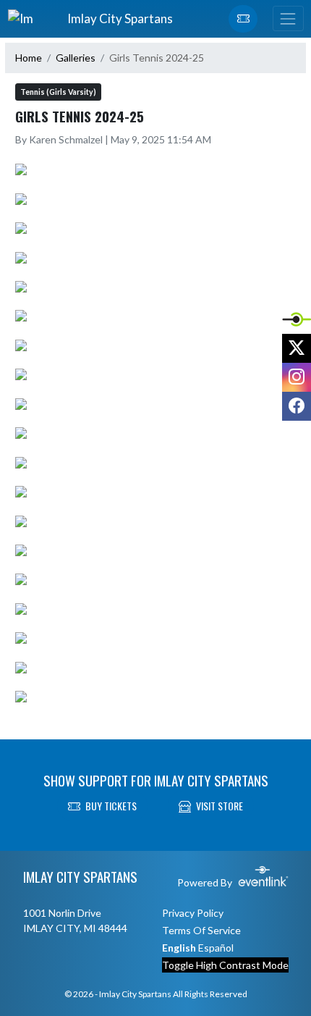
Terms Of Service (201, 930)
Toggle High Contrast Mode (225, 965)
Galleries (75, 57)
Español (216, 947)
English (179, 947)
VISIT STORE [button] (219, 805)
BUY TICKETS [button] (111, 805)
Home (28, 57)
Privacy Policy (192, 913)
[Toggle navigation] (288, 18)
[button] (243, 19)
